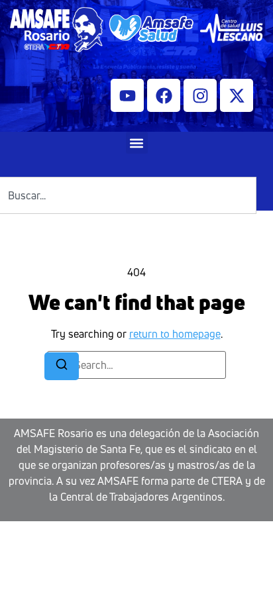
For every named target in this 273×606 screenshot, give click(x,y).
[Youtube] (127, 95)
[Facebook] (163, 95)
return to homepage (175, 334)
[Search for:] (136, 365)
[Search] (61, 366)
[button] (137, 143)
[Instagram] (200, 95)
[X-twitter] (236, 95)
